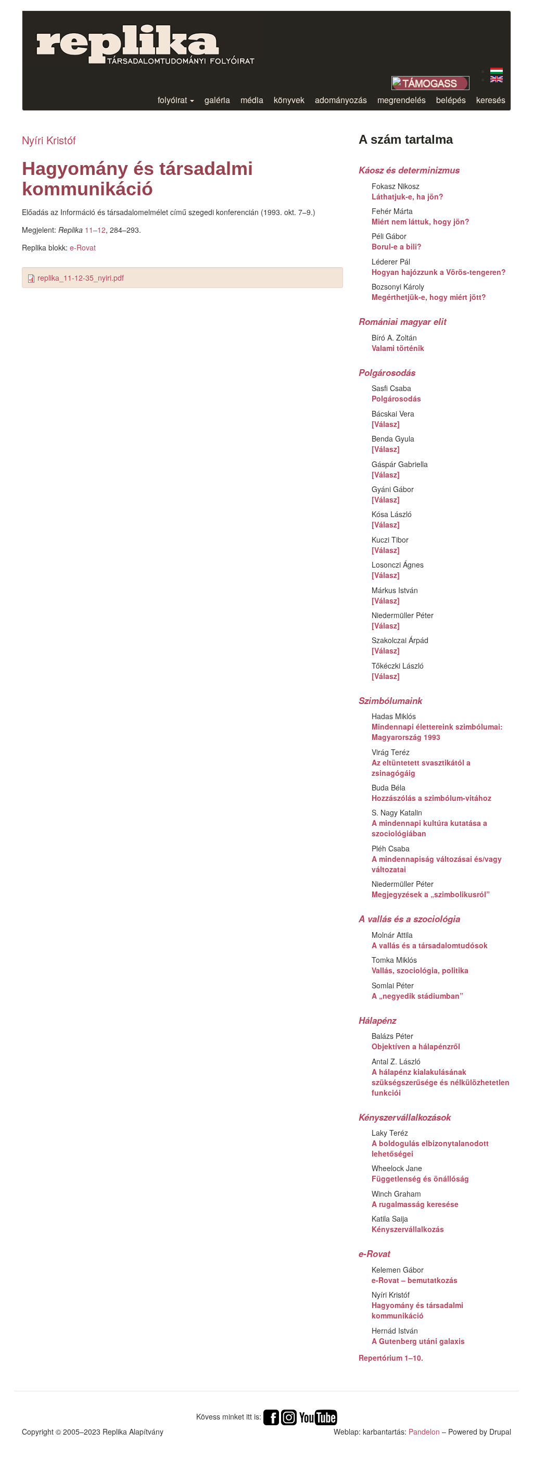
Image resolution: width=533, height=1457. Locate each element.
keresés (490, 100)
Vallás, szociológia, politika (420, 970)
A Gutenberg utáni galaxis (418, 1341)
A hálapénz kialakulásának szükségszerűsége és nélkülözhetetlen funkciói (441, 1082)
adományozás (341, 100)
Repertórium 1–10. (391, 1357)
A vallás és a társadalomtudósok (430, 945)
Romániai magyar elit (403, 321)
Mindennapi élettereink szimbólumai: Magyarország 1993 (437, 731)
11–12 (95, 229)
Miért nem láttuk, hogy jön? (420, 221)
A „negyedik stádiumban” (417, 995)
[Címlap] (153, 38)
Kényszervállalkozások (405, 1117)
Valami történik (398, 348)
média (251, 100)
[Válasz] (386, 424)
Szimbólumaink (390, 700)
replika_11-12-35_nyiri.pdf (80, 277)
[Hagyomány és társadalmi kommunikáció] (496, 71)
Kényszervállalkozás (408, 1229)
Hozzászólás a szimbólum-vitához (431, 798)
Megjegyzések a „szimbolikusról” (431, 894)
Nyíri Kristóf (49, 139)
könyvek (289, 100)
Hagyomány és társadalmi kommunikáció (417, 1310)
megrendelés (401, 100)
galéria (217, 100)
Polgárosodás (387, 372)
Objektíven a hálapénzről (416, 1046)
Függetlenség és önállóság (420, 1178)
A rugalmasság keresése (415, 1204)
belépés (451, 100)
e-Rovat (83, 247)
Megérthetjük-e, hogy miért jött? (429, 297)
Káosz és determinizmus (409, 170)
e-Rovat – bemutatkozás (415, 1280)
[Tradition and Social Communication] (496, 79)
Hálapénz (377, 1020)
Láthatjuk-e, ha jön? (407, 196)
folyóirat (173, 100)
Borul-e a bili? (397, 246)
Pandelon (424, 1431)
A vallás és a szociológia (409, 918)
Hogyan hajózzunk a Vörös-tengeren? (439, 272)
